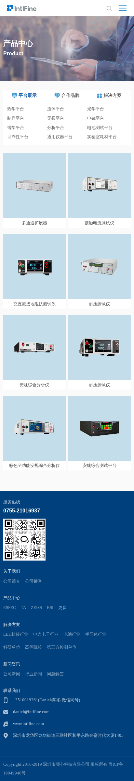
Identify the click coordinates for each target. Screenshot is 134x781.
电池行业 (71, 634)
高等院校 (33, 647)
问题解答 (55, 674)
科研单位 (11, 647)
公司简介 (11, 581)
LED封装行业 (15, 634)
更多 (62, 607)
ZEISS (36, 607)
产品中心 (11, 597)
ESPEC (9, 607)
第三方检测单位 (61, 647)
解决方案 (11, 624)
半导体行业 (95, 634)
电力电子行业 (46, 634)
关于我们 (11, 571)
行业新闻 (33, 674)
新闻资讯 (11, 664)
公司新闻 (11, 674)
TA (23, 607)
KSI (50, 607)
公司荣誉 (33, 581)
